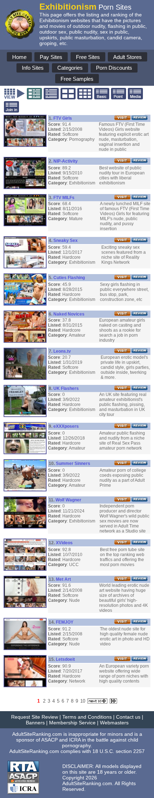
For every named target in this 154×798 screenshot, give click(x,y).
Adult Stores (127, 57)
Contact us (128, 717)
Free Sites (88, 57)
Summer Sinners (73, 463)
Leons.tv (62, 351)
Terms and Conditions (87, 717)
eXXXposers (66, 426)
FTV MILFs (63, 197)
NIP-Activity (65, 161)
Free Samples (77, 79)
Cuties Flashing (69, 277)
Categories (70, 68)
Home (19, 57)
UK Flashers (66, 388)
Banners (35, 722)
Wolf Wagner (68, 499)
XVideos (64, 542)
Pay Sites (51, 57)
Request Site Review (34, 717)
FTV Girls (62, 118)
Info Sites (33, 68)
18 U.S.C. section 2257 (118, 751)
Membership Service (72, 722)
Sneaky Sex (65, 240)
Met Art (63, 579)
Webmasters (114, 722)
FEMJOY (64, 622)
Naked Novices (69, 314)
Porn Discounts (114, 68)
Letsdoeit (65, 659)
